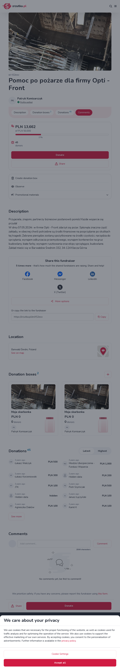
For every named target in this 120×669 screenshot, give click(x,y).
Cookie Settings (60, 654)
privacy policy (69, 640)
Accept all (60, 662)
